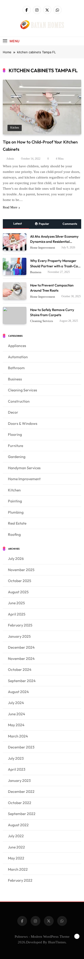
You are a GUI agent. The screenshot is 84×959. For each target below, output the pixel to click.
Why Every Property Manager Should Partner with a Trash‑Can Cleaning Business (55, 265)
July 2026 (16, 558)
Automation (18, 356)
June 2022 (16, 847)
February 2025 (20, 625)
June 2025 (16, 603)
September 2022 (21, 813)
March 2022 (18, 869)
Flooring (15, 434)
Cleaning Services (41, 321)
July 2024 (16, 702)
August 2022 (18, 825)
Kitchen (14, 127)
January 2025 (19, 636)
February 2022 (20, 880)
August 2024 (18, 691)
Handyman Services (24, 467)
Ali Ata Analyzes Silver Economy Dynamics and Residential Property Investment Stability (54, 241)
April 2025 (16, 614)
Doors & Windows (22, 423)
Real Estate (17, 523)
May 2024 (16, 725)
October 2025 (19, 580)
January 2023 (19, 780)
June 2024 (16, 714)
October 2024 (19, 669)
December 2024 (21, 647)
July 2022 (16, 836)
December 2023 (21, 747)
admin (10, 158)
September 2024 (21, 680)
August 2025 (18, 592)
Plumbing (16, 512)
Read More (10, 207)
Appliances (17, 345)
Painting (15, 501)
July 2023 (16, 758)
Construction (19, 401)
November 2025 (21, 569)
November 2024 (21, 658)
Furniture (15, 445)
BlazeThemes (57, 942)
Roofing (14, 534)
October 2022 (19, 802)
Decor (13, 412)
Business (35, 272)
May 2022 (16, 858)
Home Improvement (42, 247)
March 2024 (18, 736)
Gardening (16, 456)
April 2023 (16, 769)
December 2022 (21, 791)
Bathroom (16, 367)
